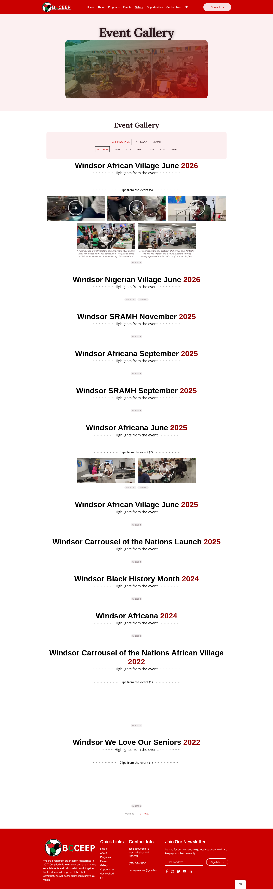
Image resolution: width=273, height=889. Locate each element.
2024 (151, 149)
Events (127, 7)
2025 (162, 149)
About (101, 7)
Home (90, 7)
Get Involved (173, 7)
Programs (114, 7)
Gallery (139, 7)
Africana (141, 141)
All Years (102, 149)
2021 (128, 149)
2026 (174, 149)
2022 (140, 149)
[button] (76, 208)
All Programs (121, 141)
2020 (117, 149)
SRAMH (157, 141)
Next (146, 813)
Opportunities (155, 7)
